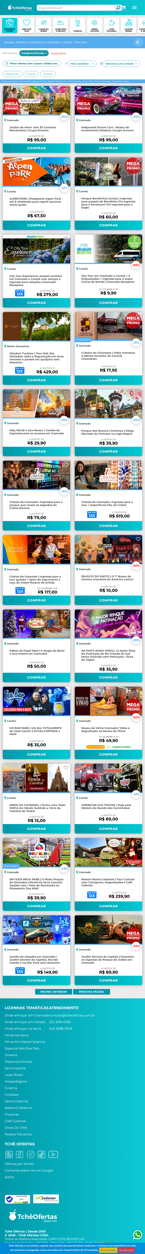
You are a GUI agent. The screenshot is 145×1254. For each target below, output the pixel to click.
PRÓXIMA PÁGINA (91, 991)
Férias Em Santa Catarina (25, 1042)
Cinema (11, 1088)
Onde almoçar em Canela (25, 1022)
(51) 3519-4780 (60, 1022)
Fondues (12, 1094)
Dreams (11, 1055)
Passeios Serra (121, 747)
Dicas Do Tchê (16, 1127)
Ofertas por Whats (19, 1164)
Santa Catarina (16, 1101)
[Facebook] (19, 1154)
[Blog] (9, 1154)
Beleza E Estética (18, 1108)
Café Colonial (15, 1121)
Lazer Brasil (14, 1075)
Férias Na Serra (17, 1035)
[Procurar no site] (118, 8)
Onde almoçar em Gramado (27, 1015)
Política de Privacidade (84, 1250)
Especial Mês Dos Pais (22, 1048)
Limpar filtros (58, 53)
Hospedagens (16, 1081)
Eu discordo (126, 1250)
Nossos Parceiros (18, 1134)
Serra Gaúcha (15, 1068)
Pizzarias (12, 1114)
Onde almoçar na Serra (23, 1028)
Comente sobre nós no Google (29, 1170)
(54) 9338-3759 (60, 1028)
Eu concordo (108, 1250)
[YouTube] (53, 1154)
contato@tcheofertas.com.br (72, 1015)
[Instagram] (30, 1154)
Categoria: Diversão (34, 53)
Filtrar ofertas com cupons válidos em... (34, 63)
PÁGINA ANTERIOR (53, 991)
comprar (36, 148)
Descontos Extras (18, 1061)
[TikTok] (41, 1154)
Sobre (9, 1177)
